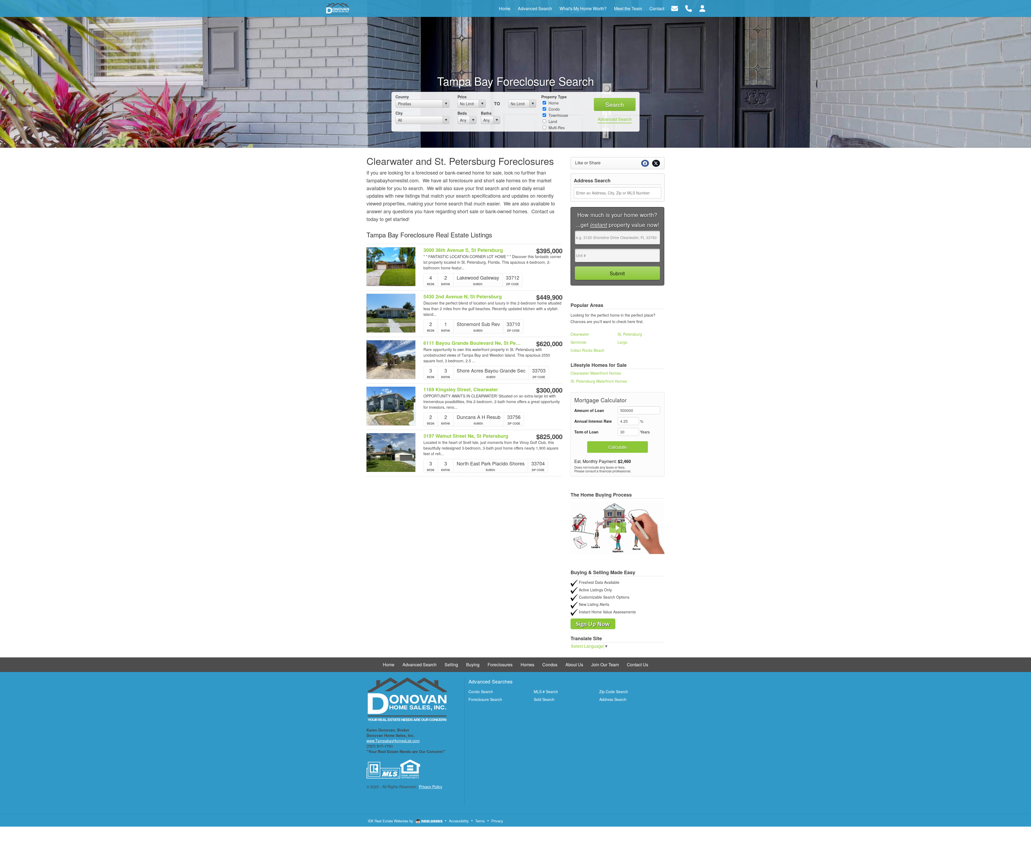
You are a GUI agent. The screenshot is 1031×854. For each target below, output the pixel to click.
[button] (617, 528)
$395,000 (549, 250)
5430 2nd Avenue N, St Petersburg (462, 296)
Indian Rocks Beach (587, 350)
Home (553, 103)
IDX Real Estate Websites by (391, 820)
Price (462, 96)
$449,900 (549, 297)
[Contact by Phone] (688, 8)
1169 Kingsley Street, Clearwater (460, 389)
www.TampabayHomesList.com (393, 740)
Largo (622, 342)
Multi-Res (556, 127)
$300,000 (549, 390)
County (402, 96)
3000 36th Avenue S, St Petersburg (463, 250)
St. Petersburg (630, 334)
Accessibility (459, 820)
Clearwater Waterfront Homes (596, 373)
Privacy (497, 820)
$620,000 (549, 343)
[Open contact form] (674, 8)
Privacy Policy (430, 786)
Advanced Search (615, 119)
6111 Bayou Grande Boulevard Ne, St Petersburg (472, 343)
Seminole (578, 342)
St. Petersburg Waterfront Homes (599, 381)
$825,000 (549, 436)
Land (552, 121)
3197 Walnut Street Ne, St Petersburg (465, 436)
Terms (480, 820)
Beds (462, 113)
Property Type (554, 96)
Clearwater (580, 334)
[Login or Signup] (702, 8)
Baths (486, 113)
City (399, 113)
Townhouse (557, 115)
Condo (553, 109)
